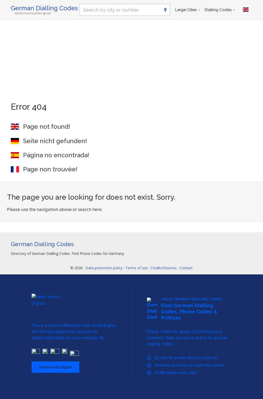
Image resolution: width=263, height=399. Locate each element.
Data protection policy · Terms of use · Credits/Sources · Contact (139, 267)
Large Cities (185, 9)
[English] (246, 10)
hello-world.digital (55, 367)
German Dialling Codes (44, 8)
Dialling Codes (218, 9)
